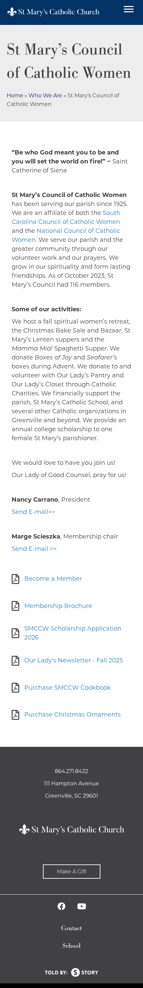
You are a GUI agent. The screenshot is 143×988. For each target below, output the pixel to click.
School (71, 946)
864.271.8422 (71, 771)
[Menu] (128, 9)
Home (15, 95)
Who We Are (45, 95)
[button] (71, 871)
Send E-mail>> (33, 512)
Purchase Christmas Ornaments (72, 714)
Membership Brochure (58, 606)
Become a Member (53, 578)
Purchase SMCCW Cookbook (67, 687)
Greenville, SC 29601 (71, 796)
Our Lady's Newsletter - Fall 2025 (73, 660)
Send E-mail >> (34, 548)
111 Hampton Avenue (71, 783)
